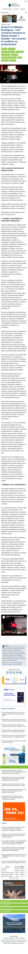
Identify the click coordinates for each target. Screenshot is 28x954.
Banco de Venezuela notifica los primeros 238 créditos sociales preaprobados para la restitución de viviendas (14, 791)
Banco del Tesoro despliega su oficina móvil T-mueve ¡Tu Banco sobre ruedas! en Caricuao (14, 862)
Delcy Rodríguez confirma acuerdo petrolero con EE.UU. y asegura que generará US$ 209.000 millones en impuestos (13, 779)
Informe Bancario (5, 904)
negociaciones (5, 60)
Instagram (9, 664)
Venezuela (12, 60)
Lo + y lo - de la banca (6, 908)
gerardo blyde (19, 51)
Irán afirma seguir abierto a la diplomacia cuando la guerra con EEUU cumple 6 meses (14, 725)
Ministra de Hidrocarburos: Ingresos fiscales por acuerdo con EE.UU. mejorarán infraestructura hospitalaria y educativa (13, 829)
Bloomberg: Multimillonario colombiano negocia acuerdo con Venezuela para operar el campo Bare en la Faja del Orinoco (14, 772)
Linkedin (5, 938)
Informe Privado (7, 9)
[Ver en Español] (26, 1)
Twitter (14, 664)
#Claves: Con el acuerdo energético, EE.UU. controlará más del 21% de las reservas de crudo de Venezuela (13, 835)
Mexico (19, 57)
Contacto (22, 9)
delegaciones (12, 48)
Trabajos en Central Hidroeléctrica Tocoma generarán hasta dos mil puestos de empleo (13, 784)
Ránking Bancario (5, 901)
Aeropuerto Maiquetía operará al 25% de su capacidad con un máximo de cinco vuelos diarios (13, 714)
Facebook (19, 664)
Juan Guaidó (15, 54)
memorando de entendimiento (9, 57)
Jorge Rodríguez (6, 54)
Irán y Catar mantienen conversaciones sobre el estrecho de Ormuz (14, 741)
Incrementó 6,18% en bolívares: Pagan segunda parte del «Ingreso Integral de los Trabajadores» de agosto (13, 798)
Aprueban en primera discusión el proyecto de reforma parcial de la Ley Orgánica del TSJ (14, 736)
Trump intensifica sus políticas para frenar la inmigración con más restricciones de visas (13, 731)
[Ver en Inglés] (25, 1)
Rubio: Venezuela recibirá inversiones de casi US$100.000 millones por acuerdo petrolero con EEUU (14, 856)
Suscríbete (16, 9)
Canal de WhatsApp (17, 662)
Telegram (4, 664)
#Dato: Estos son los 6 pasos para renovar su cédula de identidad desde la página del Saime (14, 720)
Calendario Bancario (6, 911)
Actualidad (4, 48)
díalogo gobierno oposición (8, 51)
